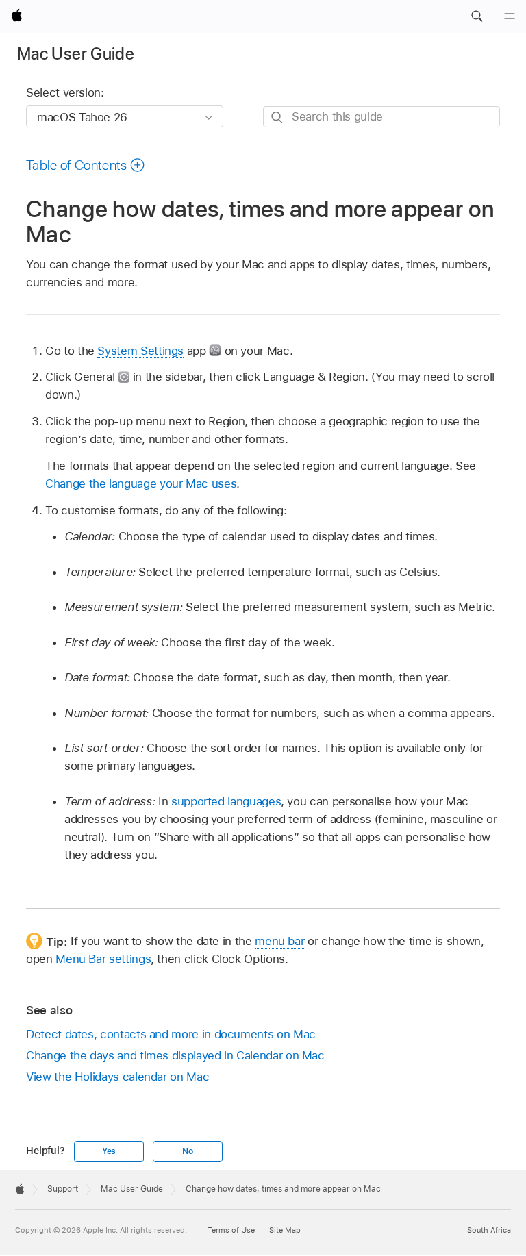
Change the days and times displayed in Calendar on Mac (175, 1055)
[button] (476, 16)
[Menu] (509, 16)
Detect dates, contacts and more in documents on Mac (171, 1034)
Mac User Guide (75, 54)
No (187, 1151)
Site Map (285, 1230)
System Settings (140, 350)
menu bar (279, 941)
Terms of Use (231, 1230)
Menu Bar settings (103, 959)
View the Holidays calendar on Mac (117, 1076)
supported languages (226, 801)
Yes (109, 1151)
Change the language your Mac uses (140, 483)
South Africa (489, 1230)
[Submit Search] (278, 117)
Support (62, 1189)
